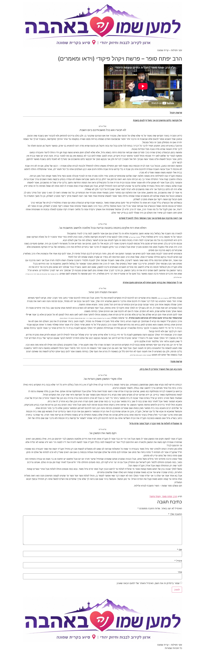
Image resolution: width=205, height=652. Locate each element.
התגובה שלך (175, 514)
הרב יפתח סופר (169, 496)
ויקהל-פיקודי (155, 496)
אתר (180, 572)
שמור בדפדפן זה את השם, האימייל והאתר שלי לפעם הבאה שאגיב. (147, 583)
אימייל (178, 561)
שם (179, 549)
